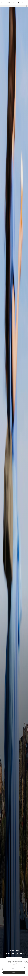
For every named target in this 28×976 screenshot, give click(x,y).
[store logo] (13, 2)
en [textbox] (23, 2)
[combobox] (23, 2)
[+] (26, 5)
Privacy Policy (21, 965)
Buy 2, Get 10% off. (9, 5)
